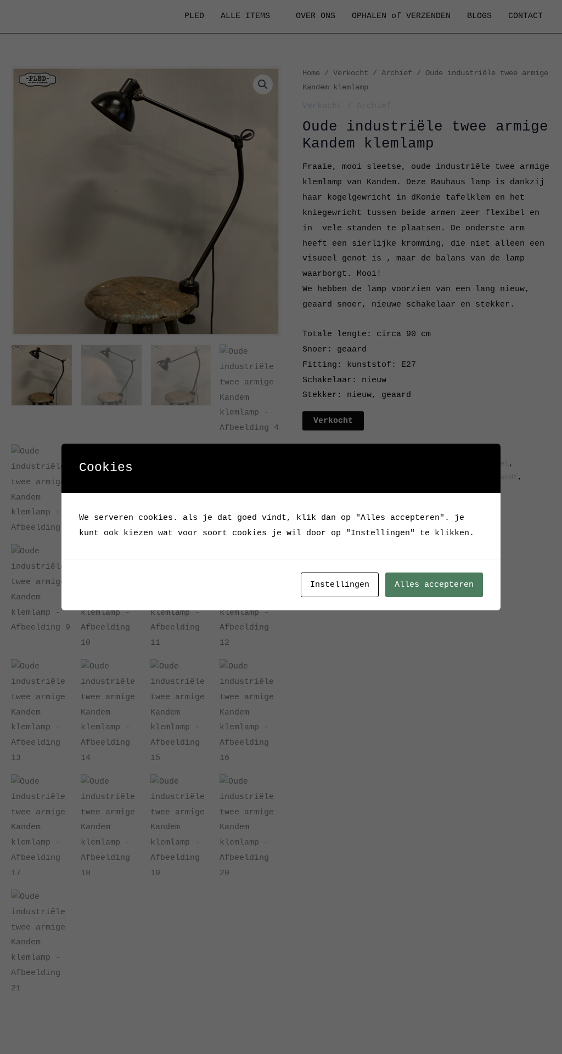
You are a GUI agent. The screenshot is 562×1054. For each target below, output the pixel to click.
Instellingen (339, 585)
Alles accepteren (434, 585)
